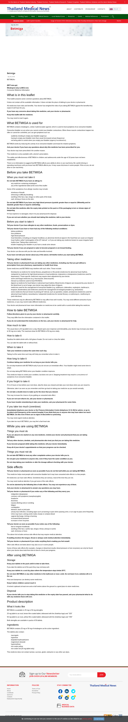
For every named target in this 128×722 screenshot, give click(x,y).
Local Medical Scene (58, 16)
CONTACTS (101, 9)
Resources (71, 16)
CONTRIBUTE (78, 9)
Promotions (105, 16)
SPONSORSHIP (90, 9)
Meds (33, 16)
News (13, 16)
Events (80, 16)
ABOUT (69, 9)
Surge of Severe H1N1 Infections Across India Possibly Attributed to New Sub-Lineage (68, 21)
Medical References (91, 16)
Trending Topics (23, 16)
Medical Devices (43, 16)
